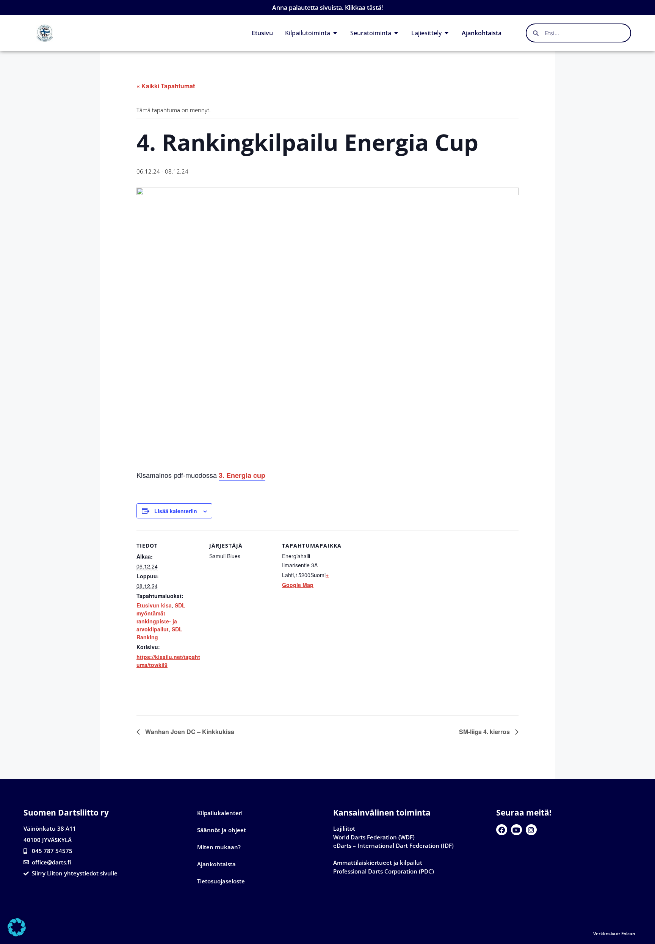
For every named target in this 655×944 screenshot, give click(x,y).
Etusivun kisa (154, 605)
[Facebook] (501, 829)
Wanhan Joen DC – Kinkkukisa (189, 731)
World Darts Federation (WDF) (374, 837)
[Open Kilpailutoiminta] (335, 33)
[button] (16, 927)
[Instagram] (531, 829)
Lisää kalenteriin (175, 511)
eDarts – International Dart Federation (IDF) (393, 845)
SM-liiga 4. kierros (485, 731)
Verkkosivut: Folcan (614, 933)
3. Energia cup (242, 475)
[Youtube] (516, 829)
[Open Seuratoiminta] (396, 33)
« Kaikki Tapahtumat (165, 85)
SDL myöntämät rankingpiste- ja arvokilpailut (160, 617)
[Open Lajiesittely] (446, 33)
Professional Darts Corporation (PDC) (383, 871)
